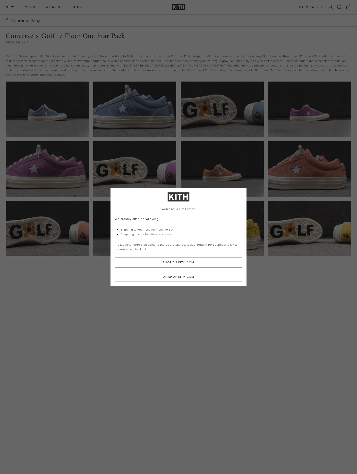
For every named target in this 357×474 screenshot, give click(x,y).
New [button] (10, 7)
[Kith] (178, 7)
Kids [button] (77, 7)
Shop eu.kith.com (178, 262)
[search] (339, 7)
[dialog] (178, 237)
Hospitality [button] (310, 7)
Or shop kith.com (178, 276)
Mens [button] (30, 7)
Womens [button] (54, 7)
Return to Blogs (26, 20)
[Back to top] (350, 20)
